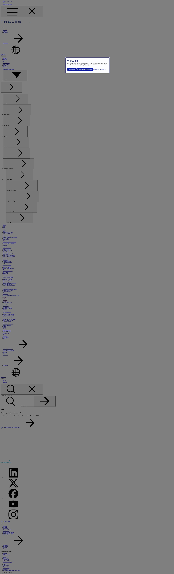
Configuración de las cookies (99, 69)
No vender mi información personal (84, 69)
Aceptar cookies (72, 69)
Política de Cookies (85, 65)
